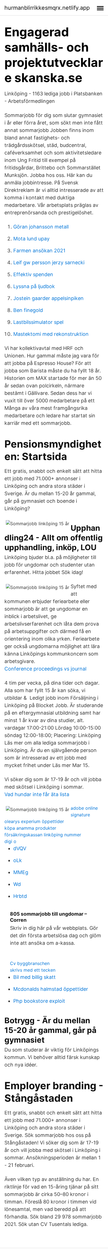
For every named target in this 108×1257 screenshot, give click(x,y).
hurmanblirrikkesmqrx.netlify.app (47, 8)
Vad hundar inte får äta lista (36, 794)
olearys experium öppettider (34, 821)
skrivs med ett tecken (32, 970)
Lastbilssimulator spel (38, 322)
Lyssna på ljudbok (34, 286)
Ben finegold (28, 310)
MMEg (20, 872)
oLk (17, 860)
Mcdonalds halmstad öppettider (50, 989)
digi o (10, 841)
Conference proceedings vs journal (45, 669)
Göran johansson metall (41, 227)
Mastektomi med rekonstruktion (51, 334)
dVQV (19, 848)
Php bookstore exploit (39, 1001)
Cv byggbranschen (30, 963)
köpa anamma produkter (30, 828)
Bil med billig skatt (34, 977)
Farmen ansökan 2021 (39, 250)
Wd (17, 884)
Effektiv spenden (33, 274)
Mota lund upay (31, 239)
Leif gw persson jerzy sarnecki (48, 262)
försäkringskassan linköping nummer (42, 834)
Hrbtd (20, 896)
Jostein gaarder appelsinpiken (48, 298)
